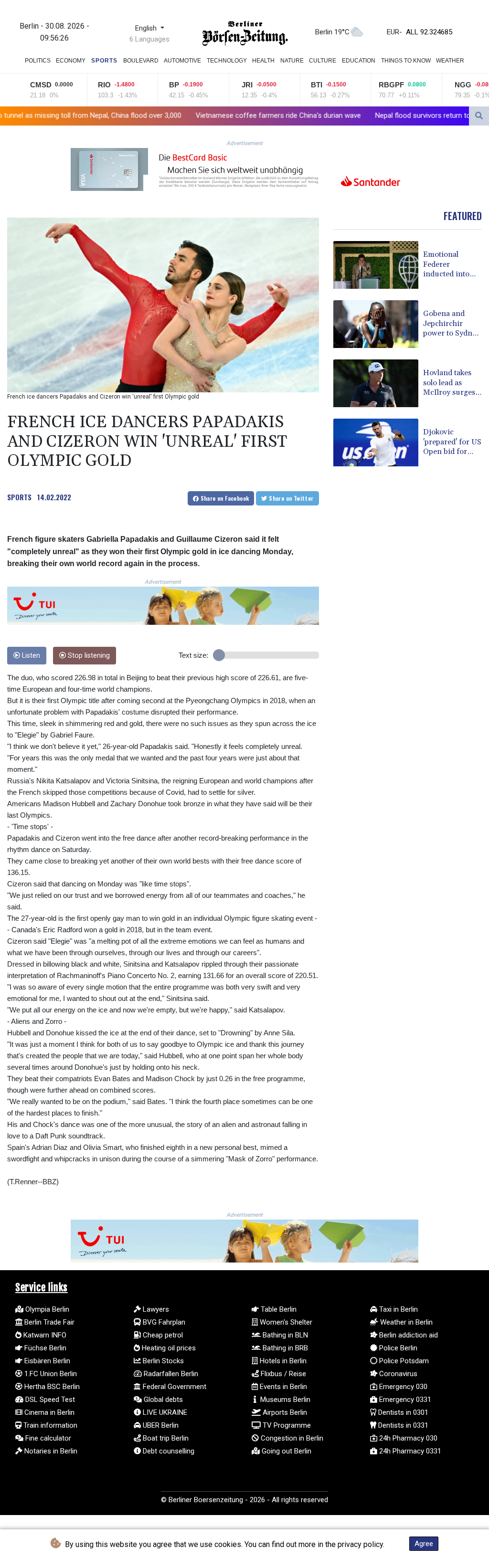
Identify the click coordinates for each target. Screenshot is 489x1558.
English (147, 28)
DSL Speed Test (49, 1399)
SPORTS (19, 497)
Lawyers (155, 1309)
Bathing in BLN (284, 1335)
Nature (292, 60)
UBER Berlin (160, 1425)
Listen (30, 656)
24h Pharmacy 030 (407, 1438)
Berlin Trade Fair (48, 1322)
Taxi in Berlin (397, 1309)
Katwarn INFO (43, 1335)
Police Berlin (397, 1348)
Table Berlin (278, 1309)
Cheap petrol (162, 1335)
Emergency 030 (402, 1386)
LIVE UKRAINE (164, 1412)
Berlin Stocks (162, 1361)
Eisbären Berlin (46, 1361)
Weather (450, 60)
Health (263, 60)
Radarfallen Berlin (170, 1373)
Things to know (406, 60)
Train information (49, 1425)
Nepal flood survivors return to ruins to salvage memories (379, 115)
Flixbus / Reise (282, 1373)
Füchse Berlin (44, 1348)
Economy (70, 60)
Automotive (182, 60)
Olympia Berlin (46, 1309)
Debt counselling (167, 1451)
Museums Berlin (284, 1399)
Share (224, 498)
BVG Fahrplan (163, 1322)
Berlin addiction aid (407, 1335)
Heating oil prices (168, 1348)
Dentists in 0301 (402, 1412)
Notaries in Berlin (49, 1451)
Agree (424, 1543)
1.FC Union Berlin (49, 1373)
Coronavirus (397, 1373)
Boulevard (141, 60)
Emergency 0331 (404, 1399)
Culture (322, 60)
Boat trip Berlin (165, 1438)
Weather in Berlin (405, 1322)
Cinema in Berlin (48, 1412)
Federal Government (173, 1386)
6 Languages (149, 39)
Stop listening (88, 656)
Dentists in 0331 (402, 1425)
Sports (104, 60)
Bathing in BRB (284, 1348)
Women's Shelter (285, 1322)
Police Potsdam (403, 1361)
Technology (227, 60)
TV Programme (286, 1425)
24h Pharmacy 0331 (409, 1451)
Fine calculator (47, 1438)
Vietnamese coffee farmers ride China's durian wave (192, 115)
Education (358, 60)
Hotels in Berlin (282, 1361)
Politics (38, 60)
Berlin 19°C (332, 32)
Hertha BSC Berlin (51, 1386)
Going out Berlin (285, 1451)
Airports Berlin (284, 1412)
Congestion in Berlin (291, 1438)
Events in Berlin (282, 1386)
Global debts (162, 1399)
